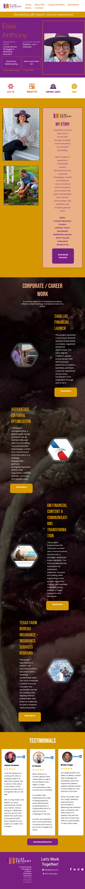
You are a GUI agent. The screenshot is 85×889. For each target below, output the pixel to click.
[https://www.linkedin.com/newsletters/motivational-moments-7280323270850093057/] (32, 86)
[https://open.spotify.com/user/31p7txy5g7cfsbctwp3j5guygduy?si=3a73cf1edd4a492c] (82, 870)
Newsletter (73, 4)
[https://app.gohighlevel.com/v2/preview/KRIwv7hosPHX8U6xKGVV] (16, 861)
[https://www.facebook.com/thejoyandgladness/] (71, 870)
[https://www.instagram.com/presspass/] (78, 870)
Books (28, 7)
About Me (40, 4)
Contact (39, 7)
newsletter (32, 91)
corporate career (53, 92)
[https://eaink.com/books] (74, 86)
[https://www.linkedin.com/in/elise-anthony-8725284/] (75, 870)
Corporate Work (56, 4)
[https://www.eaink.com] (12, 6)
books (74, 92)
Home (28, 4)
